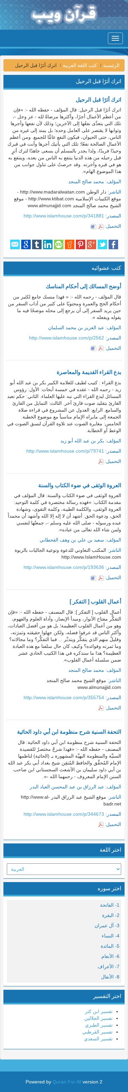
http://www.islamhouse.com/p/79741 (65, 451)
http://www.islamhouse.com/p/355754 (64, 697)
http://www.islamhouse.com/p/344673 (64, 814)
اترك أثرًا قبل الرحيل (98, 100)
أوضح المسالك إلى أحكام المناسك (83, 286)
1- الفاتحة (109, 905)
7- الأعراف (108, 966)
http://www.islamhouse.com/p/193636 (64, 567)
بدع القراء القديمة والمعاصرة (89, 372)
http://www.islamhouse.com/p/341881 (64, 215)
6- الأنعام (110, 956)
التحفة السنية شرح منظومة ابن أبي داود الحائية (69, 732)
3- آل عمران (107, 925)
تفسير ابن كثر (99, 1011)
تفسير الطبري (99, 1025)
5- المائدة (110, 946)
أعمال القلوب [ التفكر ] (95, 601)
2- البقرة (110, 915)
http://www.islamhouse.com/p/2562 (66, 338)
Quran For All (67, 1081)
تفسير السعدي (98, 1038)
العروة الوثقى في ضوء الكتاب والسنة (79, 485)
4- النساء (110, 935)
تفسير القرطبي (97, 1032)
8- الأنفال (110, 977)
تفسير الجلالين (98, 1018)
